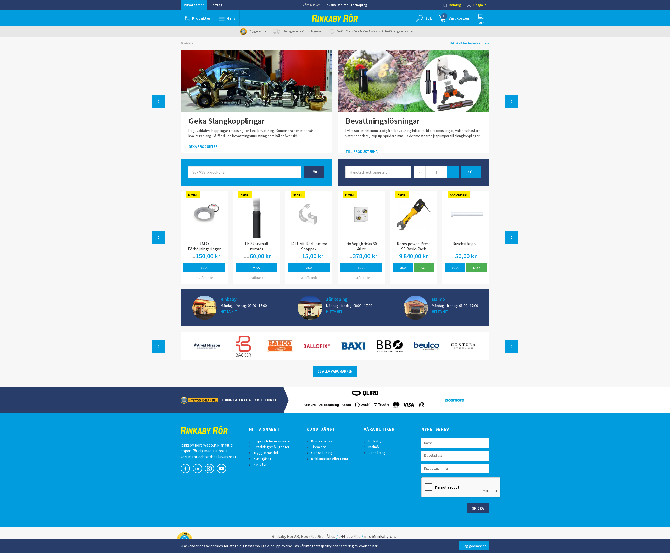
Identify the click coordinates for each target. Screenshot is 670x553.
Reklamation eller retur (330, 458)
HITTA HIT (229, 311)
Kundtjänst (262, 458)
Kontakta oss (322, 441)
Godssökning (322, 452)
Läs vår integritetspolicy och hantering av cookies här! (336, 546)
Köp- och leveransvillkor (273, 441)
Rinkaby (329, 5)
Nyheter (260, 464)
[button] (227, 18)
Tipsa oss (319, 446)
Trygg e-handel (266, 452)
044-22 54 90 (350, 536)
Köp (424, 267)
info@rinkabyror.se (381, 536)
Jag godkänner (474, 546)
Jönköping (358, 5)
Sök (313, 172)
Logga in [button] (480, 5)
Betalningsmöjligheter (271, 446)
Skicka (478, 508)
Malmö (343, 5)
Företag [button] (216, 5)
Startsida (187, 43)
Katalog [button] (455, 5)
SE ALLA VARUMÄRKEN (335, 371)
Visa (204, 267)
